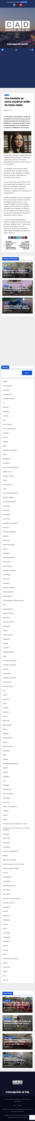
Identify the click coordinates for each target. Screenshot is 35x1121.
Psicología (6, 834)
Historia (5, 643)
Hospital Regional (8, 652)
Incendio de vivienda (9, 665)
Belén (5, 446)
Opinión (5, 772)
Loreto (6, 95)
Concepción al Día (17, 44)
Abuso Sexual (7, 386)
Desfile (5, 549)
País (4, 781)
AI (3, 403)
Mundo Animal (7, 746)
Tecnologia (6, 937)
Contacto (19, 1105)
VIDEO (5, 971)
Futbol (5, 630)
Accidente (6, 390)
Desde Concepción (9, 544)
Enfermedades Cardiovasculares (13, 600)
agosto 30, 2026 (11, 1044)
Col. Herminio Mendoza (10, 493)
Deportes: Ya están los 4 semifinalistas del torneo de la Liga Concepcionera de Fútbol (17, 1110)
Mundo (5, 742)
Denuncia (6, 527)
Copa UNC (6, 519)
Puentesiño (6, 847)
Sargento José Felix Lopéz (11, 898)
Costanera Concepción (10, 523)
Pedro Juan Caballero (10, 806)
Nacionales (6, 751)
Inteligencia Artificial (9, 678)
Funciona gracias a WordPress (13, 1099)
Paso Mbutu (7, 798)
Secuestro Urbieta (8, 903)
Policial (5, 815)
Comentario (6, 506)
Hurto (5, 656)
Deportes (6, 536)
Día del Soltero (7, 566)
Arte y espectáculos (9, 429)
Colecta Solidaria (8, 497)
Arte (4, 420)
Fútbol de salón (8, 635)
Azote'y (5, 437)
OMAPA (5, 768)
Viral (4, 976)
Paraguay (6, 785)
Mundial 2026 (7, 738)
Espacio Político (8, 609)
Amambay (6, 411)
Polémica (6, 811)
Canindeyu (6, 463)
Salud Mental (7, 877)
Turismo (5, 950)
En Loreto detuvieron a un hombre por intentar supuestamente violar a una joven (11, 245)
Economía (6, 579)
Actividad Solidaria (8, 398)
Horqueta (6, 647)
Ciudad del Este (8, 484)
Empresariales (7, 596)
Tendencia (6, 941)
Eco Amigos (6, 574)
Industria (5, 669)
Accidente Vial (7, 394)
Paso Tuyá (6, 802)
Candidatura (6, 459)
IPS (4, 690)
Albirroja (5, 407)
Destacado (6, 553)
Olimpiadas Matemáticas (10, 763)
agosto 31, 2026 (11, 1007)
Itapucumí (6, 699)
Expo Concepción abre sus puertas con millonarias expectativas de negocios (16, 1005)
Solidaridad (6, 920)
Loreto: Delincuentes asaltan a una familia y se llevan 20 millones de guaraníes (24, 245)
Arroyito (5, 416)
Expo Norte (6, 617)
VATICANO (6, 967)
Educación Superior (9, 587)
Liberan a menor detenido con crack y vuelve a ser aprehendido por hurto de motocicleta (17, 1116)
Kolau (5, 703)
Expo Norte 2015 (8, 622)
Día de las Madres (8, 557)
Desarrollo (6, 540)
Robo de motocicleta (9, 860)
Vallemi (5, 963)
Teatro (5, 928)
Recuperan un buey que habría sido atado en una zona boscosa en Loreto (16, 272)
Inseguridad (6, 673)
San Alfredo (7, 881)
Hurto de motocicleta (9, 660)
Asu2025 (5, 433)
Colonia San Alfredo (9, 501)
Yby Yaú (5, 980)
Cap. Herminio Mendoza (10, 467)
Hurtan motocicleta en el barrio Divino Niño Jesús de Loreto (17, 308)
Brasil (4, 454)
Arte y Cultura (7, 424)
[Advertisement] (17, 69)
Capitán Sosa (7, 471)
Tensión (5, 946)
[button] (29, 50)
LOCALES (6, 712)
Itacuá (5, 695)
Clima (4, 489)
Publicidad (6, 842)
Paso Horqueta (8, 793)
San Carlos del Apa (9, 885)
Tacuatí (5, 924)
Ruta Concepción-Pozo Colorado (13, 864)
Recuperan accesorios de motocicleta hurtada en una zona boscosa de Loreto (17, 290)
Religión (5, 855)
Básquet (5, 441)
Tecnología (6, 933)
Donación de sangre (9, 570)
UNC (4, 954)
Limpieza (5, 708)
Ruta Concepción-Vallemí (11, 868)
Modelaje (6, 733)
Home (14, 1105)
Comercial (6, 510)
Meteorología (7, 725)
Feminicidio (6, 626)
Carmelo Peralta (8, 476)
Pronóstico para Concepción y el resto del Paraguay (16, 829)
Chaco (5, 480)
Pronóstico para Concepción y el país (15, 824)
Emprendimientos (8, 592)
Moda (5, 729)
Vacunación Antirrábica (10, 958)
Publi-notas (6, 838)
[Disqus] (17, 340)
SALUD (5, 873)
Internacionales (8, 686)
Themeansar (17, 1101)
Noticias (5, 759)
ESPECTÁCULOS (8, 613)
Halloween (6, 639)
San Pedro (6, 894)
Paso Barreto (7, 789)
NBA (4, 755)
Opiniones (6, 776)
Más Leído (6, 720)
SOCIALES (6, 915)
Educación (6, 583)
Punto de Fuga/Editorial (10, 851)
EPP (4, 605)
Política (5, 819)
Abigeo (5, 381)
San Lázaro (6, 890)
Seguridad (6, 907)
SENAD (5, 911)
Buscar (5, 367)
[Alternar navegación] (16, 50)
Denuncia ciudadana (9, 532)
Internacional (7, 682)
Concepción (6, 514)
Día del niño (6, 562)
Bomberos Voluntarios (10, 450)
